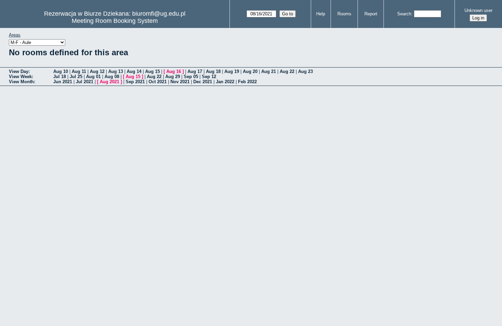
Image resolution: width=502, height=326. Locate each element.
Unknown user (478, 10)
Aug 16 (173, 71)
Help (320, 13)
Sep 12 (209, 76)
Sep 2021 (135, 81)
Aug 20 (250, 71)
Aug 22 (287, 71)
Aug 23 (305, 71)
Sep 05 (191, 76)
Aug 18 (213, 71)
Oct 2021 (158, 81)
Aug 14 (134, 71)
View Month (21, 81)
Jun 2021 (62, 81)
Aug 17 (194, 71)
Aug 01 (93, 76)
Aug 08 (111, 76)
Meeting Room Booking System (115, 20)
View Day (18, 71)
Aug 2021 (109, 81)
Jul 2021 (84, 81)
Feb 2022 (247, 81)
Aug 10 (60, 71)
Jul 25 (76, 76)
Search (404, 13)
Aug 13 (115, 71)
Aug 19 (231, 71)
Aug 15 (152, 71)
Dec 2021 (202, 81)
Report (370, 13)
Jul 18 (59, 76)
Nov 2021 (180, 81)
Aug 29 (172, 76)
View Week (20, 76)
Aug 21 (268, 71)
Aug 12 (97, 71)
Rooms (344, 13)
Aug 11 (79, 71)
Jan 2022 (225, 81)
